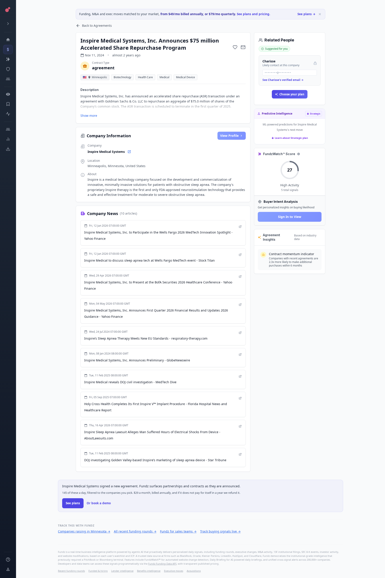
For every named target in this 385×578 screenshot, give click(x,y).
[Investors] (8, 79)
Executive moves (173, 570)
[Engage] (8, 129)
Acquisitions (194, 570)
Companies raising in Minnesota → (84, 531)
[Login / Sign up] (8, 569)
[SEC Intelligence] (8, 69)
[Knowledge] (8, 559)
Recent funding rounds (71, 570)
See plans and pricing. (253, 14)
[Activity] (8, 114)
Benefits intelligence (148, 570)
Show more (88, 115)
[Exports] (8, 149)
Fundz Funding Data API (162, 563)
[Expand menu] (8, 24)
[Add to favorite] (235, 47)
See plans (73, 503)
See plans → (306, 14)
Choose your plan (291, 94)
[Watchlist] (8, 94)
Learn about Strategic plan (291, 137)
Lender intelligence (122, 570)
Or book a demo (99, 503)
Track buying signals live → (220, 531)
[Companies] (8, 59)
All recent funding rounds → (135, 531)
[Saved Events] (8, 104)
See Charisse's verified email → (282, 80)
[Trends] (8, 139)
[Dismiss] (320, 14)
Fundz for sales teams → (178, 531)
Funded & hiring (98, 570)
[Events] (8, 49)
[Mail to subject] (243, 47)
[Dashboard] (8, 39)
